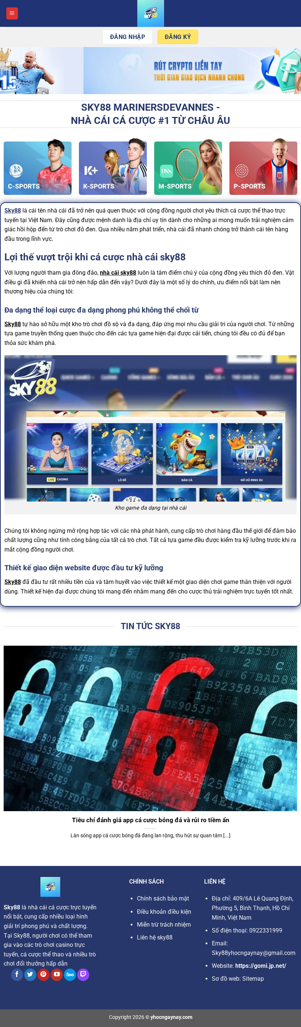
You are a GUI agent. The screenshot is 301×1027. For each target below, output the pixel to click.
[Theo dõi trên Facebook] (17, 975)
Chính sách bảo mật (163, 898)
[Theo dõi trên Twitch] (83, 975)
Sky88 (12, 210)
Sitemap (253, 978)
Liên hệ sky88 (155, 937)
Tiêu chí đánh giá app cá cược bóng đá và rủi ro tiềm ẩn (150, 820)
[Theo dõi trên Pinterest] (43, 975)
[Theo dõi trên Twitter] (30, 975)
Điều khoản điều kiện (164, 911)
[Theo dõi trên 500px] (70, 975)
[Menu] (12, 13)
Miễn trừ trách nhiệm (164, 924)
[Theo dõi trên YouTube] (57, 975)
